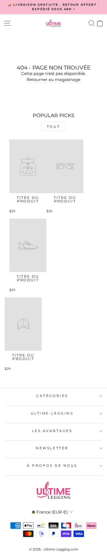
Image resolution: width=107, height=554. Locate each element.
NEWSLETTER (52, 448)
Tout (54, 126)
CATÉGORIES (52, 396)
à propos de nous (52, 466)
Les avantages (52, 431)
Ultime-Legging (52, 413)
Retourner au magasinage (53, 79)
